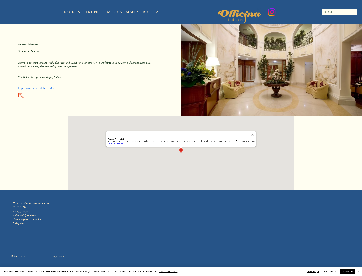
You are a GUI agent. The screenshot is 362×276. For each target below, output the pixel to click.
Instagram (18, 223)
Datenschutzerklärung (168, 271)
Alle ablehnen (330, 271)
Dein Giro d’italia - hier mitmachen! (31, 203)
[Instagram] (272, 12)
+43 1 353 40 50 (20, 211)
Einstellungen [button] (313, 271)
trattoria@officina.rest (24, 215)
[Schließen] (358, 271)
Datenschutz (18, 256)
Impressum (58, 256)
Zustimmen (348, 271)
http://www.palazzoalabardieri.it (36, 88)
